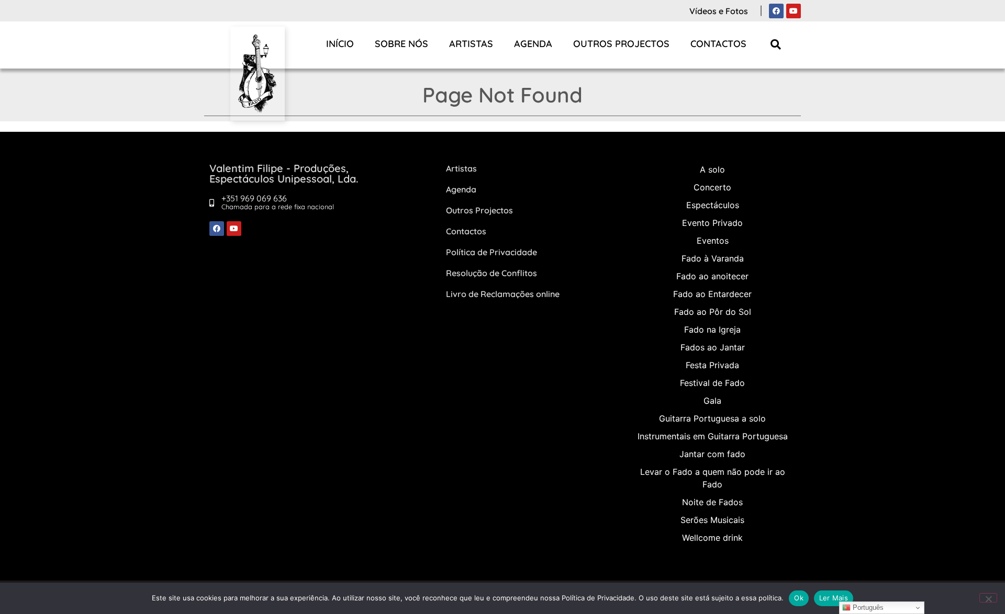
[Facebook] (776, 11)
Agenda (533, 44)
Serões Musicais (712, 520)
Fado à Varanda (713, 258)
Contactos (718, 44)
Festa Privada (712, 365)
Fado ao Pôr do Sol (712, 311)
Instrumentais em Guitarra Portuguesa (713, 436)
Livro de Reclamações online (503, 294)
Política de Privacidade (491, 252)
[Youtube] (793, 11)
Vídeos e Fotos (718, 11)
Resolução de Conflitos (491, 273)
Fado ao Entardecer (712, 294)
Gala (712, 400)
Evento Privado (712, 223)
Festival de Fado (712, 383)
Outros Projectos (621, 44)
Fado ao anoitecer (712, 276)
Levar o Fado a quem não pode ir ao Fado (712, 478)
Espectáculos (712, 205)
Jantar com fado (712, 454)
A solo (712, 169)
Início (340, 44)
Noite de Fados (712, 502)
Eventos (713, 240)
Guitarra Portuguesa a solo (712, 418)
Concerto (712, 187)
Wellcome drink (712, 537)
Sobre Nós (401, 44)
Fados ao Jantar (712, 347)
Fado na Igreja (712, 329)
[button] (776, 44)
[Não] (988, 597)
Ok (798, 598)
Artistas (471, 44)
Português (867, 607)
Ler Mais (833, 598)
